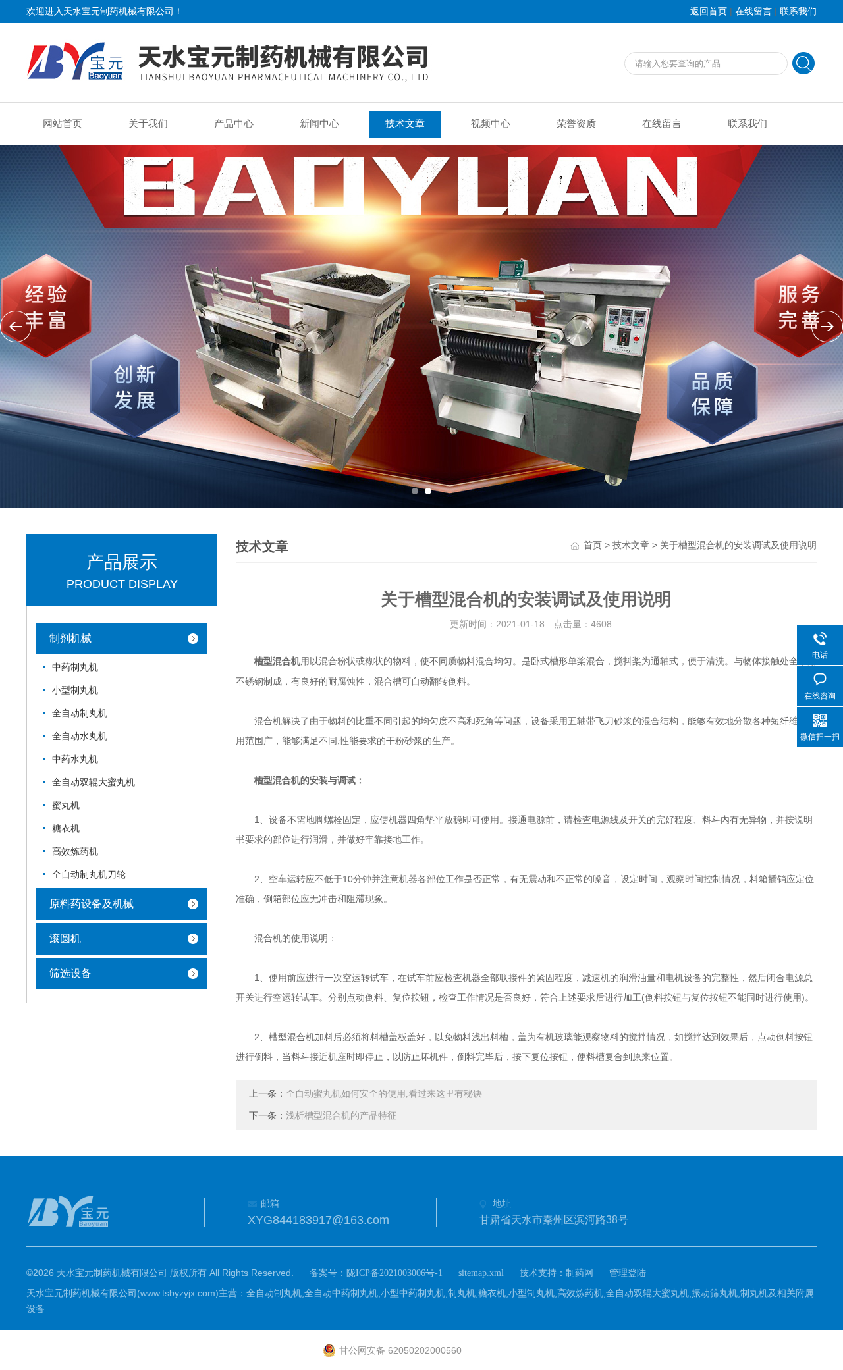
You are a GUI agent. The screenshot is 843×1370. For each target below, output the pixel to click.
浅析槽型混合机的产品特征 (341, 1115)
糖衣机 (66, 828)
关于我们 (148, 124)
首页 (593, 545)
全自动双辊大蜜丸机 (93, 782)
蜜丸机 (66, 805)
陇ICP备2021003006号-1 (394, 1273)
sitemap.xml (481, 1273)
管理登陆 (627, 1273)
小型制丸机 (75, 690)
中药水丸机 (75, 759)
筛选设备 (70, 973)
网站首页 (62, 124)
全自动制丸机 (79, 713)
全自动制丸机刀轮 (89, 875)
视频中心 (490, 124)
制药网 (579, 1273)
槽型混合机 (277, 661)
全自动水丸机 (79, 736)
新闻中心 (319, 124)
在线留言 (753, 11)
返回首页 (708, 11)
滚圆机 (65, 938)
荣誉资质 (576, 124)
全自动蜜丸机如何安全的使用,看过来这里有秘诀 (384, 1094)
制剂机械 (70, 638)
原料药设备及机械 (91, 903)
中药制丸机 (75, 667)
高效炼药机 (75, 851)
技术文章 (405, 124)
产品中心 (234, 124)
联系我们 (798, 11)
